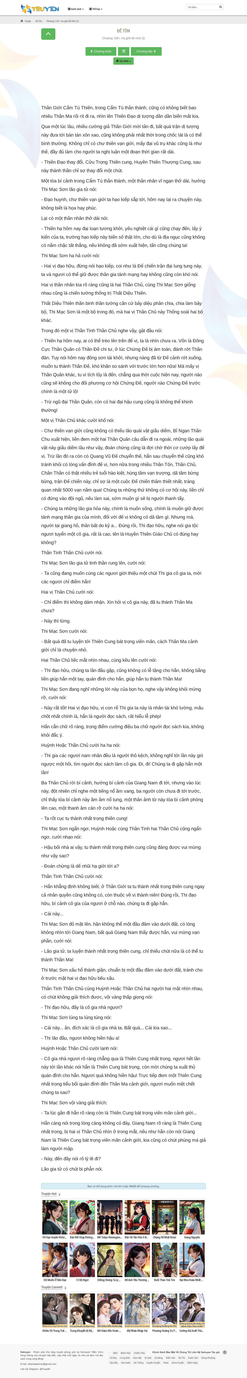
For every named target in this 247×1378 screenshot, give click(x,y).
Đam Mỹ (137, 1357)
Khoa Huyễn (178, 1362)
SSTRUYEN (41, 9)
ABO (115, 1352)
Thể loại (96, 9)
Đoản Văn (193, 1357)
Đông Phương (208, 1357)
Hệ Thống (138, 1362)
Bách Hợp (126, 1352)
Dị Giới (148, 1357)
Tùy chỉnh (124, 61)
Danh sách (76, 9)
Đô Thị (181, 1357)
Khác (166, 1362)
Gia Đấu (114, 1362)
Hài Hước (125, 1362)
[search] (221, 7)
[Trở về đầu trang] (225, 1352)
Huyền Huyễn (153, 1362)
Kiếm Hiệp (192, 1362)
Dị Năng (159, 1357)
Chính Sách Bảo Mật (163, 1352)
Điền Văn (170, 1357)
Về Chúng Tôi (183, 1352)
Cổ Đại (113, 1357)
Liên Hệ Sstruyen (201, 1352)
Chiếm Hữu (139, 1352)
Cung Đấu (125, 1357)
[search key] (202, 7)
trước (103, 51)
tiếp (145, 51)
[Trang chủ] (22, 21)
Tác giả (216, 1352)
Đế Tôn (123, 30)
